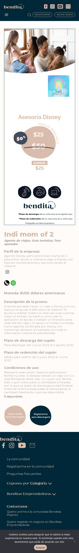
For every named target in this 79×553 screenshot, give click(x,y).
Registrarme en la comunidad (30, 466)
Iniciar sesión (65, 14)
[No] (74, 541)
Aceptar (40, 547)
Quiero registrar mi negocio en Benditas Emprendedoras (34, 523)
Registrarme (42, 14)
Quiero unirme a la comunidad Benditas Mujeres (34, 513)
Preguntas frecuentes (24, 474)
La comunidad (18, 459)
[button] (6, 15)
